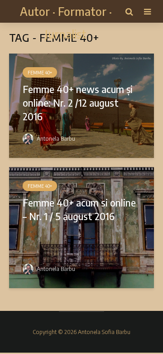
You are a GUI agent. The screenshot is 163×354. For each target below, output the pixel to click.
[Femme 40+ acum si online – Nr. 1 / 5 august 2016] (81, 226)
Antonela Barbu (55, 138)
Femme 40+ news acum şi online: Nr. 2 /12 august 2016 (78, 103)
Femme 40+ (40, 72)
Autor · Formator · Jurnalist (66, 22)
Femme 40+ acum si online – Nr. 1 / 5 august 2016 (79, 209)
